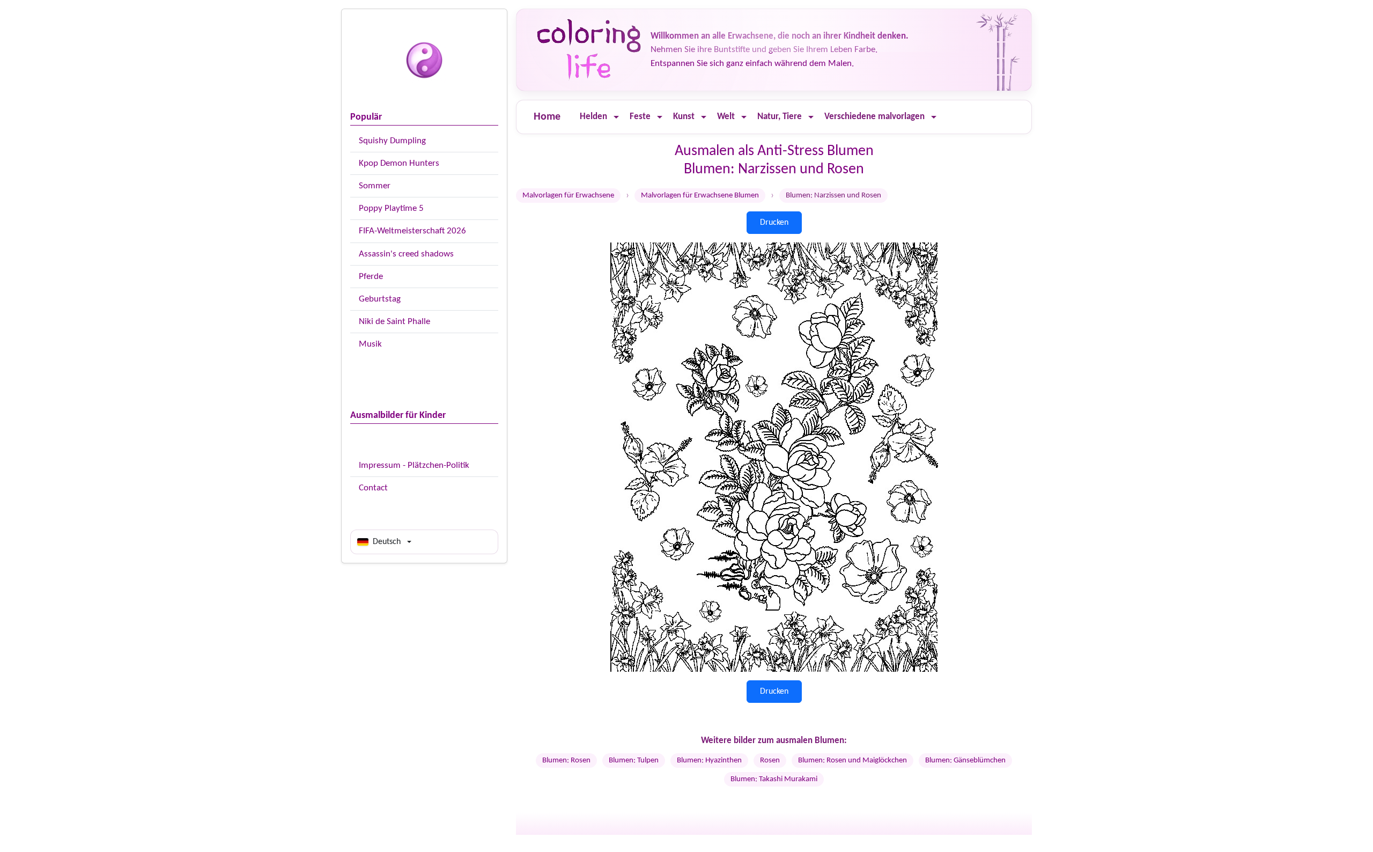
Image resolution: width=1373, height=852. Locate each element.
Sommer (374, 185)
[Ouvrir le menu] (616, 117)
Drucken (774, 222)
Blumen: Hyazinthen (709, 760)
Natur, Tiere (779, 116)
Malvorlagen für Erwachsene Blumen (700, 196)
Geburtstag (380, 299)
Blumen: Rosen (566, 760)
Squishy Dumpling (392, 140)
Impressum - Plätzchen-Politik (414, 465)
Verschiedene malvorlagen (874, 116)
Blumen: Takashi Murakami (773, 779)
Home (547, 117)
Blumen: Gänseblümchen (965, 760)
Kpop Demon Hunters (399, 163)
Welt (726, 116)
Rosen (770, 760)
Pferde (371, 276)
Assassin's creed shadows (406, 254)
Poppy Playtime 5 (391, 208)
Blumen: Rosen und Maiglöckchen (852, 760)
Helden (593, 116)
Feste (640, 116)
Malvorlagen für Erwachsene (568, 196)
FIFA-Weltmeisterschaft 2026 (412, 231)
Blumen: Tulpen (634, 760)
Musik (370, 344)
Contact (373, 488)
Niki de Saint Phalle (394, 321)
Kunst (684, 116)
